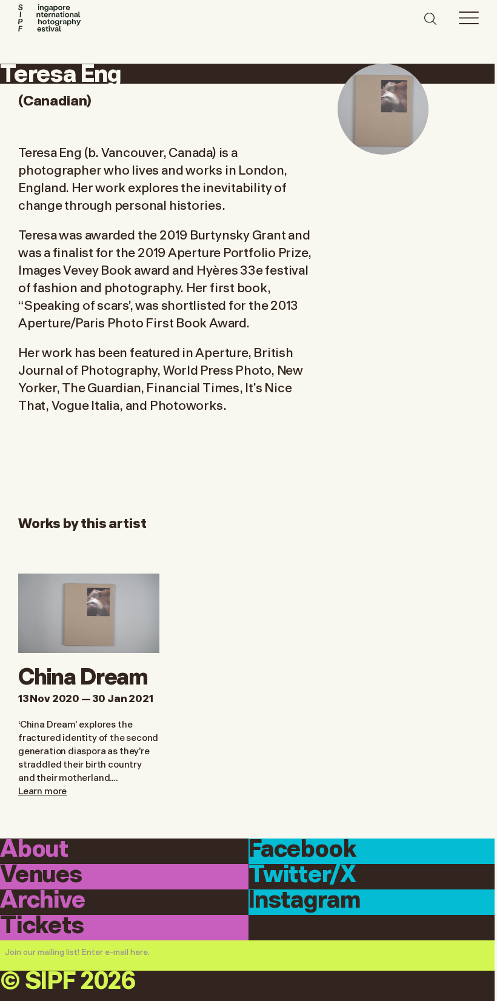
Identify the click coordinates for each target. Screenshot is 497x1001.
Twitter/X (302, 876)
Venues (41, 876)
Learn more (42, 790)
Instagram (304, 901)
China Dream (83, 674)
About (34, 850)
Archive (42, 901)
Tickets (42, 927)
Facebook (302, 850)
